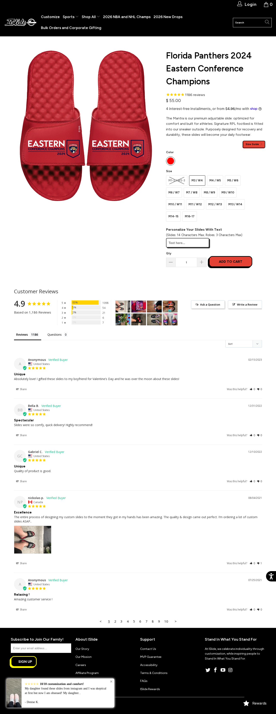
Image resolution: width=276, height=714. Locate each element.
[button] (252, 389)
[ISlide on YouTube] (223, 670)
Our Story (82, 649)
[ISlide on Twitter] (208, 670)
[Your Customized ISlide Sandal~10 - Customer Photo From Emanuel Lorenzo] (154, 319)
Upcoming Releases (88, 689)
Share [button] (23, 389)
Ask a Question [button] (210, 304)
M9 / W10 (227, 192)
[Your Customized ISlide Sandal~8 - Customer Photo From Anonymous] (138, 319)
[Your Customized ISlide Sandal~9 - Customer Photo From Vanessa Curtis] (170, 319)
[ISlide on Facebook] (215, 670)
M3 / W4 (197, 180)
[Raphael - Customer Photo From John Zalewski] (154, 306)
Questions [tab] (54, 334)
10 (166, 621)
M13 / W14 (235, 204)
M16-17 (189, 216)
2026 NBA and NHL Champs (127, 17)
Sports (69, 17)
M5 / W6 (232, 180)
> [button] (176, 621)
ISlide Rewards (150, 689)
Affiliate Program (87, 673)
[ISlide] (20, 22)
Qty (168, 253)
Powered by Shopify (44, 704)
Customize (50, 17)
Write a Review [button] (247, 304)
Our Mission (83, 657)
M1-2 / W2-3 (176, 180)
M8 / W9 (209, 192)
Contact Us (148, 649)
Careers (80, 665)
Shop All (89, 17)
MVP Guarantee (150, 657)
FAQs (143, 681)
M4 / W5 (215, 180)
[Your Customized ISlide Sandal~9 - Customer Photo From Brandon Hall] (138, 306)
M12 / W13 (215, 204)
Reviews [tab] (22, 334)
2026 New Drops (168, 17)
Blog (78, 681)
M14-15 (173, 216)
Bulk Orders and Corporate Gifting (71, 28)
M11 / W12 (195, 204)
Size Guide (253, 144)
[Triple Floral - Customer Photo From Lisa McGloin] (170, 306)
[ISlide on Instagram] (230, 670)
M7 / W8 (191, 192)
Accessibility (148, 665)
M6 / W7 (174, 192)
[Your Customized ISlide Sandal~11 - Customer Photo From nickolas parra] (123, 306)
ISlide (25, 704)
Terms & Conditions (154, 673)
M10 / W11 (175, 204)
